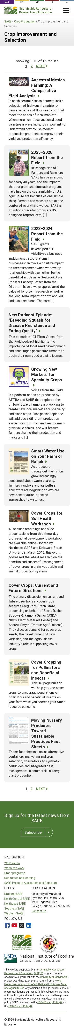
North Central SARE (17, 899)
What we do (12, 863)
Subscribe (33, 832)
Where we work (14, 868)
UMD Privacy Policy (19, 1006)
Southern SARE (14, 908)
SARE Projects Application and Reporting (31, 883)
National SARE (13, 894)
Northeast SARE (15, 903)
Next (40, 66)
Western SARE (13, 913)
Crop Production (24, 21)
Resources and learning (19, 878)
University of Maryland (52, 976)
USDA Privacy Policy (48, 1002)
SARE (8, 21)
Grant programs (14, 873)
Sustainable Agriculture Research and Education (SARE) (34, 971)
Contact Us (38, 911)
